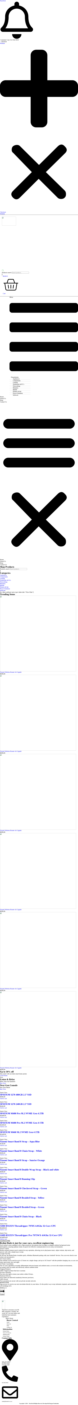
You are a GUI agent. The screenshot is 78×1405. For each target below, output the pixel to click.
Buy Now (3, 1083)
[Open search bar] (3, 271)
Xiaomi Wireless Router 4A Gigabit (10, 672)
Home (2, 397)
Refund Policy (6, 1331)
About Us (3, 398)
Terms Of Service (7, 1332)
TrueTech (3, 1)
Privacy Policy (6, 1336)
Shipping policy (6, 1334)
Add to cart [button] (3, 1098)
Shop (1, 400)
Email (2, 1287)
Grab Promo (3, 1075)
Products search (7, 272)
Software (15, 395)
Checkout (4, 41)
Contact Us (3, 402)
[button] (39, 127)
